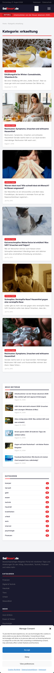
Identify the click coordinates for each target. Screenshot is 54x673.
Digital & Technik (9, 584)
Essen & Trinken (9, 619)
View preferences (27, 664)
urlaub (7, 516)
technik (8, 502)
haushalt (8, 507)
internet (8, 526)
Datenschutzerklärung (29, 669)
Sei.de (10, 8)
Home (5, 24)
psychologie (9, 531)
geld (6, 493)
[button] (50, 628)
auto (7, 521)
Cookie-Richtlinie (14, 669)
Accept (27, 650)
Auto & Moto (7, 615)
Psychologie (7, 623)
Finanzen (8, 535)
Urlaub (5, 597)
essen (7, 497)
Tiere (5, 593)
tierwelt (8, 488)
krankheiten (9, 512)
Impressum (42, 669)
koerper (8, 483)
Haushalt (6, 588)
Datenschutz (46, 2)
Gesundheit (7, 601)
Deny (27, 657)
